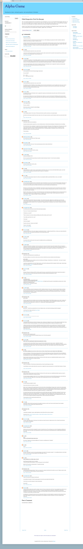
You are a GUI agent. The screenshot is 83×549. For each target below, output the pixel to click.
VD (23, 349)
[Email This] (34, 30)
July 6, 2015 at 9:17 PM (27, 441)
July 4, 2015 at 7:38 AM (27, 108)
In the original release (39, 281)
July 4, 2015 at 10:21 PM (27, 250)
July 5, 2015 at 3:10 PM (27, 329)
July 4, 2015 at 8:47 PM (27, 233)
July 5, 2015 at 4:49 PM (27, 336)
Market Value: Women (76, 22)
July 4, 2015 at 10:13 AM (27, 151)
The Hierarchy (75, 18)
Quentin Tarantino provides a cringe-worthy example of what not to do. (40, 414)
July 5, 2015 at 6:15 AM (27, 293)
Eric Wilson (25, 198)
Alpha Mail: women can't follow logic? (12, 44)
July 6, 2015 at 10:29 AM (27, 378)
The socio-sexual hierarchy (10, 38)
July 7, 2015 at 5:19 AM (27, 472)
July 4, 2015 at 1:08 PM (27, 172)
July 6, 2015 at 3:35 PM (27, 432)
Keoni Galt (75, 38)
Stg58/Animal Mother (26, 136)
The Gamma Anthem (9, 51)
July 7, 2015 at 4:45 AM (27, 454)
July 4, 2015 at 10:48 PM (27, 274)
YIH (23, 277)
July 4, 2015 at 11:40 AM (27, 165)
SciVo (24, 168)
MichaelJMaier (25, 142)
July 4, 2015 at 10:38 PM (27, 265)
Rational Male (75, 32)
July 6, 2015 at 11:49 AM (27, 405)
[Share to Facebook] (37, 30)
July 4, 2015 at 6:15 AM (27, 46)
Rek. (24, 457)
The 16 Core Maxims (76, 19)
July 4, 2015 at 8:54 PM (27, 241)
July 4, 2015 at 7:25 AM (27, 78)
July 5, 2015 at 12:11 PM (27, 311)
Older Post (66, 530)
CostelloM (25, 58)
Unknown (24, 487)
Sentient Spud (25, 69)
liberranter (25, 81)
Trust (24, 49)
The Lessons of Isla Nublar (77, 33)
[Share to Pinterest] (38, 30)
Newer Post (24, 530)
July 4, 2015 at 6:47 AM (27, 66)
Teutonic (31, 264)
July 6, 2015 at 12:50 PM (27, 415)
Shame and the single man (10, 46)
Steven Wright (37, 310)
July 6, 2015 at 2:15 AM (27, 346)
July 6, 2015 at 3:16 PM (27, 422)
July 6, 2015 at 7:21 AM (27, 359)
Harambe (24, 339)
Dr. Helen (74, 41)
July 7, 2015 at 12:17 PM (27, 484)
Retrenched (25, 229)
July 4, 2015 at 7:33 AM (27, 98)
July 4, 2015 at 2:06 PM (27, 178)
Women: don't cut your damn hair (11, 42)
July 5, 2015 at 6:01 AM (27, 284)
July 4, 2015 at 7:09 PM (27, 195)
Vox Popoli (75, 26)
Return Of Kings (76, 47)
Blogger (54, 541)
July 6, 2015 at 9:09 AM (27, 368)
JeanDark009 (25, 36)
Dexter (24, 175)
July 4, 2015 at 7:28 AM (27, 88)
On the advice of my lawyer (10, 40)
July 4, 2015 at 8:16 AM (27, 133)
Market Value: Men (76, 20)
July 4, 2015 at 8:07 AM (27, 117)
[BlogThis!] (35, 30)
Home (45, 530)
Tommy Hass (25, 101)
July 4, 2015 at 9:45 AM (27, 145)
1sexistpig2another (26, 181)
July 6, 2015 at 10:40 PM (27, 447)
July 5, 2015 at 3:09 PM (27, 317)
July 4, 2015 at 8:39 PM (27, 226)
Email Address (7, 30)
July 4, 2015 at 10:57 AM (27, 159)
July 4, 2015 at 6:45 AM (27, 55)
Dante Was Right (75, 39)
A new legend (75, 27)
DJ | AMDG (25, 154)
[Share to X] (36, 30)
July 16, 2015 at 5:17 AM (27, 497)
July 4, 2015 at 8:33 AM (27, 139)
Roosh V (74, 35)
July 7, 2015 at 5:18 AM (27, 465)
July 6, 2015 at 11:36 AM (27, 398)
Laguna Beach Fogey (26, 148)
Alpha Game (15, 6)
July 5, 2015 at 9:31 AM (27, 303)
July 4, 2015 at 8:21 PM (27, 204)
